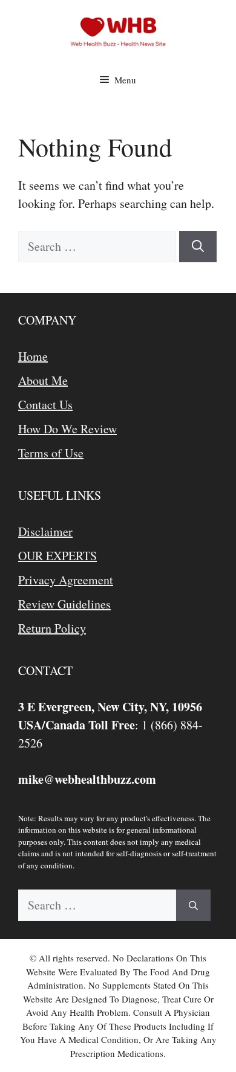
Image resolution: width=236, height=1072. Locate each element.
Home (33, 356)
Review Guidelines (64, 604)
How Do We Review (67, 429)
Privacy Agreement (65, 580)
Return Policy (52, 628)
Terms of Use (51, 453)
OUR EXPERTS (57, 555)
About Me (43, 380)
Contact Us (45, 404)
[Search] (198, 246)
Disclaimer (45, 531)
